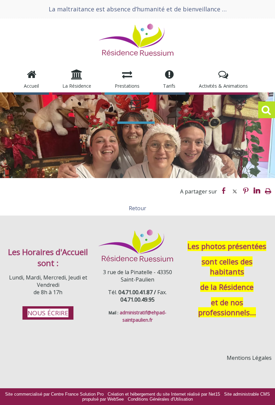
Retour (137, 208)
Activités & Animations (223, 86)
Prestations (127, 86)
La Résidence (76, 86)
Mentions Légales (249, 357)
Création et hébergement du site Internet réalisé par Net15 (164, 394)
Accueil (31, 86)
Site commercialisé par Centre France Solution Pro (54, 394)
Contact (136, 115)
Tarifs (169, 86)
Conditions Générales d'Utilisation (160, 399)
